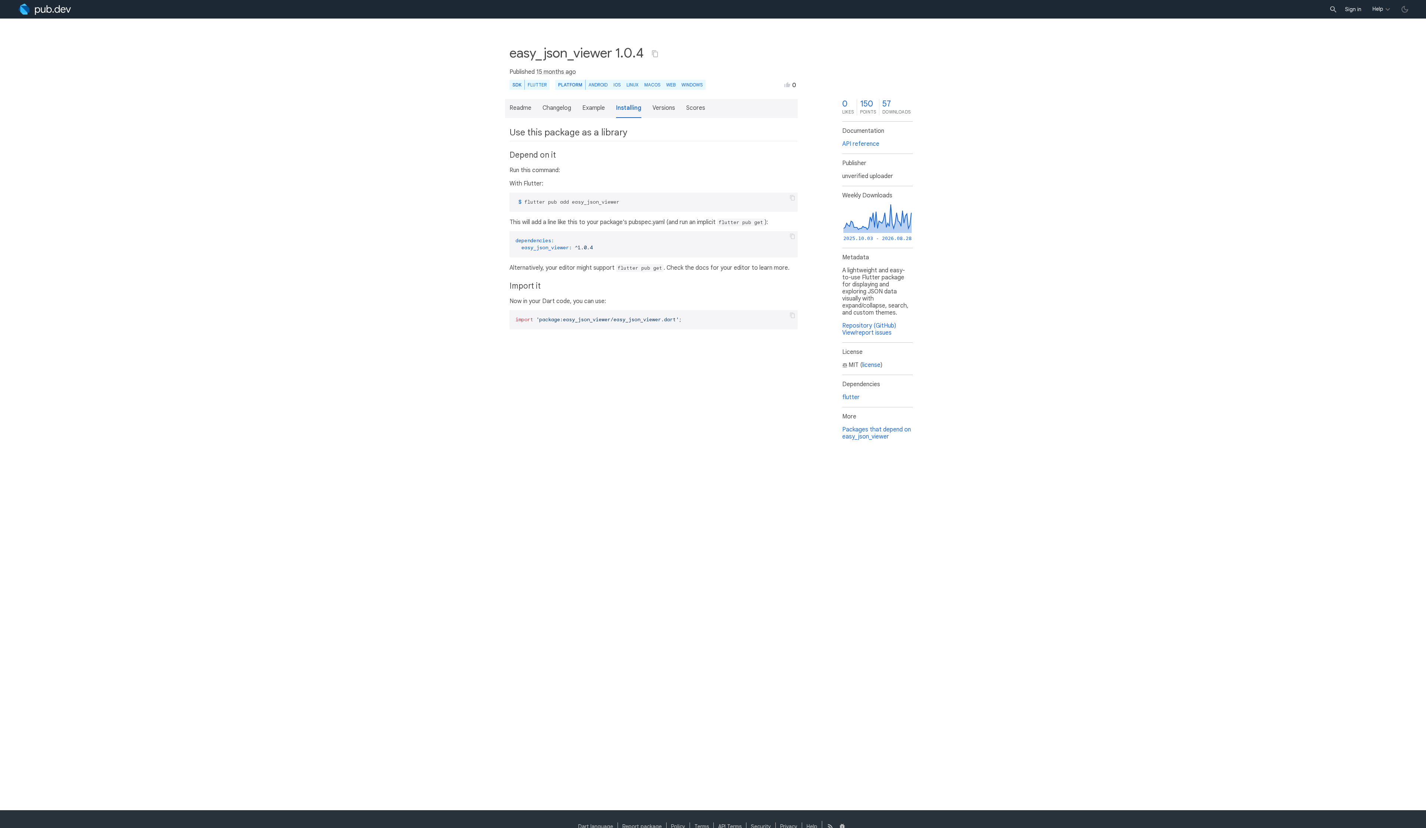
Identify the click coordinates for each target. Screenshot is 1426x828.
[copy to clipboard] (792, 197)
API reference (860, 144)
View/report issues (867, 332)
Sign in (1353, 9)
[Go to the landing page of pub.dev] (45, 9)
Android (598, 85)
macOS (652, 85)
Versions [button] (663, 108)
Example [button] (593, 108)
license (871, 365)
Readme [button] (520, 108)
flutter (851, 397)
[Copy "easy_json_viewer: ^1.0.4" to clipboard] (655, 54)
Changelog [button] (557, 108)
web (670, 85)
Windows (692, 85)
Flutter (537, 85)
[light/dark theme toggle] (1404, 9)
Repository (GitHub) (869, 325)
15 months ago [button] (556, 72)
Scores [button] (695, 108)
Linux (632, 85)
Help (1378, 9)
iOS (617, 85)
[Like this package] (787, 84)
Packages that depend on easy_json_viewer (876, 433)
